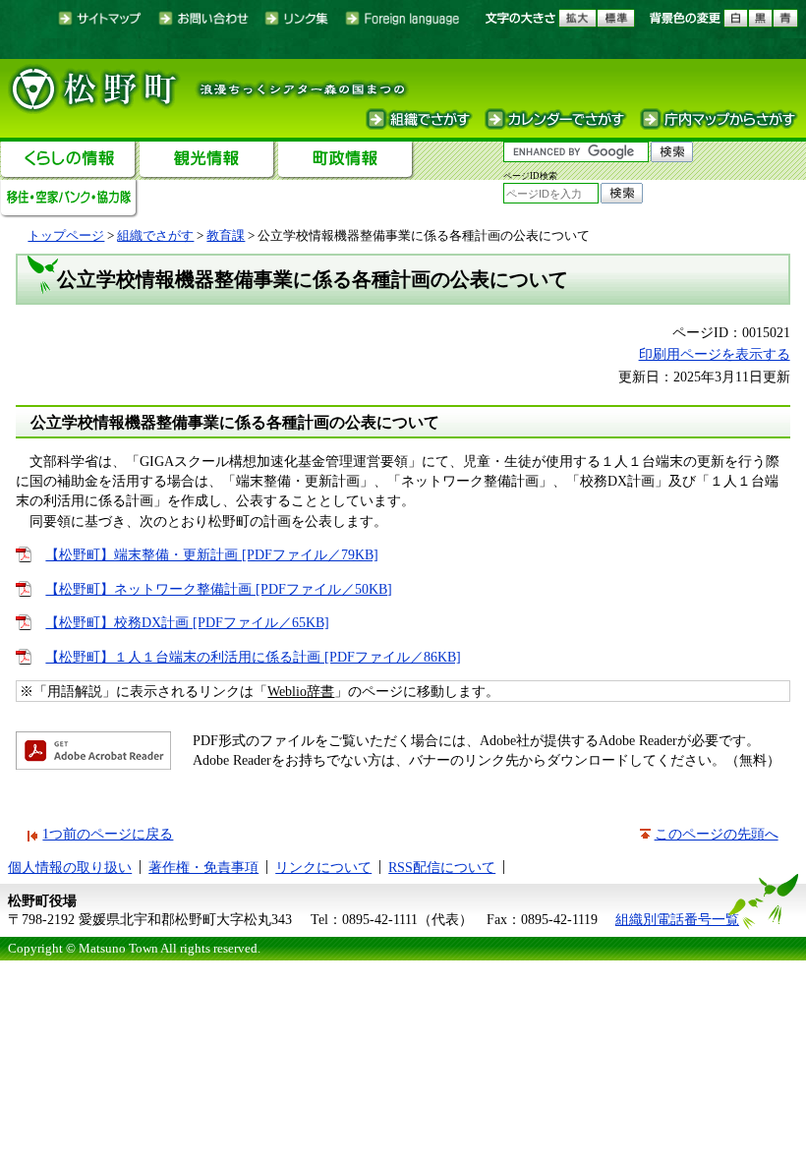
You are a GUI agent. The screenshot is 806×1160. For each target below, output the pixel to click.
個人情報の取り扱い (70, 867)
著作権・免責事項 (203, 867)
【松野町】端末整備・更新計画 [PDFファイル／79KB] (211, 554)
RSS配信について (441, 867)
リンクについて (323, 867)
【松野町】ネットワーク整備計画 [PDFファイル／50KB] (218, 589)
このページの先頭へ (716, 833)
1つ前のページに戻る (107, 833)
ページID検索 (530, 176)
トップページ (66, 235)
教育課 (225, 235)
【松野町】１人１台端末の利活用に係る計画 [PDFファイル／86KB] (253, 657)
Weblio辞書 (300, 691)
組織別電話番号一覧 (677, 919)
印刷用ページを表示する (714, 354)
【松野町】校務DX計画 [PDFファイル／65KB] (187, 622)
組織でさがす (155, 235)
